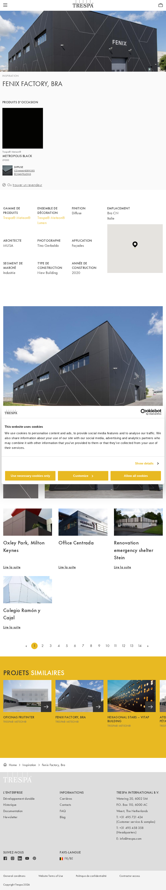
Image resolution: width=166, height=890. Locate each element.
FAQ (63, 811)
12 (123, 645)
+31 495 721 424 (131, 817)
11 (115, 645)
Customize (80, 475)
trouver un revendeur (27, 185)
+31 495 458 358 (131, 828)
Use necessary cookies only (30, 475)
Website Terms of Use (50, 876)
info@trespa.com (131, 838)
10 (107, 645)
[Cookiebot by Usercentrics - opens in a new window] (143, 412)
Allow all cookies (136, 475)
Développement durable (19, 799)
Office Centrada (76, 542)
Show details (144, 463)
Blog (62, 817)
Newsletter (10, 817)
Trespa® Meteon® (17, 217)
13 (132, 645)
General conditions (14, 876)
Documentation (13, 811)
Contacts (65, 805)
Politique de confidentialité (91, 876)
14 (140, 645)
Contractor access (129, 876)
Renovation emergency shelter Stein (133, 550)
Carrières (66, 799)
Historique (9, 805)
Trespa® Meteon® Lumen (51, 220)
